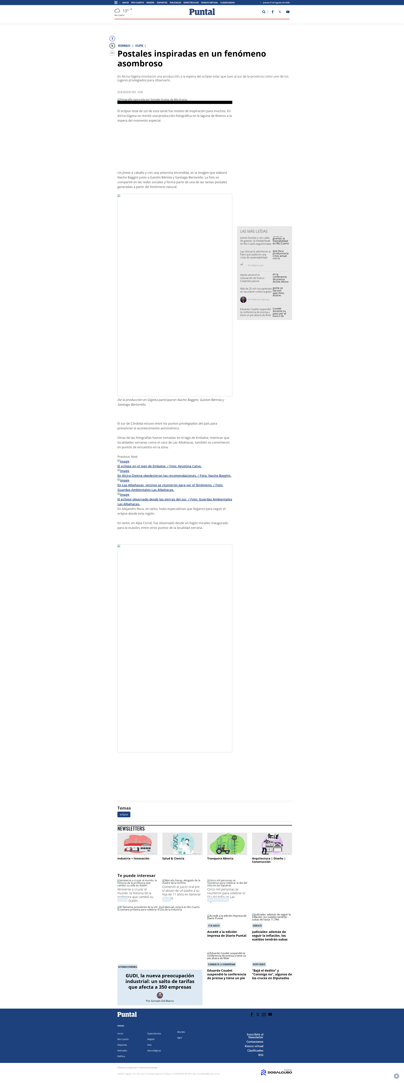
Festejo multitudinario (218, 899)
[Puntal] (127, 1016)
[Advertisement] (207, 147)
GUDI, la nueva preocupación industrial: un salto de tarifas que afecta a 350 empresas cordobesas (159, 984)
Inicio (125, 3)
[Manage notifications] (396, 1076)
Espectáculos (191, 3)
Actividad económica (127, 967)
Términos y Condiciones (127, 1067)
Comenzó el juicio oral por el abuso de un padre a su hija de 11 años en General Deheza (181, 892)
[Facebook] (112, 38)
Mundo (181, 1031)
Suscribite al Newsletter (255, 1035)
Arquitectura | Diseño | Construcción (269, 860)
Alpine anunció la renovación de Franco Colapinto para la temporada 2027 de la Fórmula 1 (252, 281)
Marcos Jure (258, 265)
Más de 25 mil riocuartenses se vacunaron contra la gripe (256, 290)
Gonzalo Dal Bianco (162, 1001)
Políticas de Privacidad (148, 1067)
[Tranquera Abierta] (227, 844)
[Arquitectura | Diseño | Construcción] (272, 844)
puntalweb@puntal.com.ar (208, 1073)
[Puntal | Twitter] (279, 12)
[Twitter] (112, 45)
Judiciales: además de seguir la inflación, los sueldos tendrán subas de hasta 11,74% (270, 937)
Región (150, 3)
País (149, 1044)
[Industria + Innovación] (137, 844)
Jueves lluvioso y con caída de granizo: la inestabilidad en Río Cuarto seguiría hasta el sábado (255, 242)
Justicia (166, 899)
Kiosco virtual (209, 3)
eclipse (124, 814)
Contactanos (255, 1042)
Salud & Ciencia (173, 858)
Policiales (175, 3)
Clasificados (227, 3)
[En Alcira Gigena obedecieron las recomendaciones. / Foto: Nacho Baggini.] (123, 471)
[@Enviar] (112, 53)
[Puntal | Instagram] (264, 1014)
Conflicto (257, 926)
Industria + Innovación (133, 858)
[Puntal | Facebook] (272, 12)
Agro (179, 1037)
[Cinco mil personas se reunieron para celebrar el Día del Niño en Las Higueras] (227, 885)
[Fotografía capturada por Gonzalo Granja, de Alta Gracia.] (174, 101)
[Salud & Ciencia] (182, 844)
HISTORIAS (122, 899)
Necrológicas (154, 1050)
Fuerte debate (259, 964)
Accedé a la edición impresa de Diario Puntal (226, 934)
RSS (260, 1055)
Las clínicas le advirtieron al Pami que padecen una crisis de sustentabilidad (255, 254)
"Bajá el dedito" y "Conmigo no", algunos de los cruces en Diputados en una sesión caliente (272, 976)
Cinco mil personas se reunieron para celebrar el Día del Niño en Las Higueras (226, 895)
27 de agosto (214, 926)
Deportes (162, 3)
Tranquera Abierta (220, 858)
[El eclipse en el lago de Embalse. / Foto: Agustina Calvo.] (123, 461)
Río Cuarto (137, 3)
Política (121, 1056)
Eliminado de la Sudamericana (221, 964)
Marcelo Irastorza (260, 299)
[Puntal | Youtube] (288, 12)
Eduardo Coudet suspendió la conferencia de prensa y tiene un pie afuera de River (255, 312)
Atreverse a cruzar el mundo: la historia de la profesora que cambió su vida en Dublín (135, 895)
